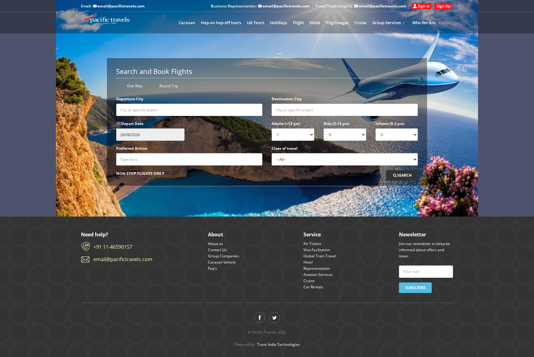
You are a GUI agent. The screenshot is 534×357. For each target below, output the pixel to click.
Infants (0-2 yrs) (389, 123)
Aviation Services (318, 274)
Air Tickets (312, 243)
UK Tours (255, 22)
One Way (134, 86)
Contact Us (217, 249)
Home (113, 21)
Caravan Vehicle (222, 262)
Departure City (129, 98)
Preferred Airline (131, 148)
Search (404, 175)
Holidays (278, 22)
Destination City (287, 98)
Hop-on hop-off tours (221, 22)
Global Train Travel (319, 256)
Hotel (315, 22)
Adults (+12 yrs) (286, 123)
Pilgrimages (337, 22)
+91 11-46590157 (112, 247)
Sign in (424, 6)
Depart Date (132, 123)
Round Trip (168, 86)
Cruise (360, 22)
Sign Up (443, 6)
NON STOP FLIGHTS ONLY (140, 173)
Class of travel (285, 148)
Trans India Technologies (278, 344)
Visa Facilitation (316, 249)
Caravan (187, 22)
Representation (316, 268)
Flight (298, 22)
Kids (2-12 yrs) (336, 123)
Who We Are (424, 22)
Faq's (212, 268)
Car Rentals (313, 287)
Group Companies (223, 256)
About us (215, 243)
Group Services (386, 22)
